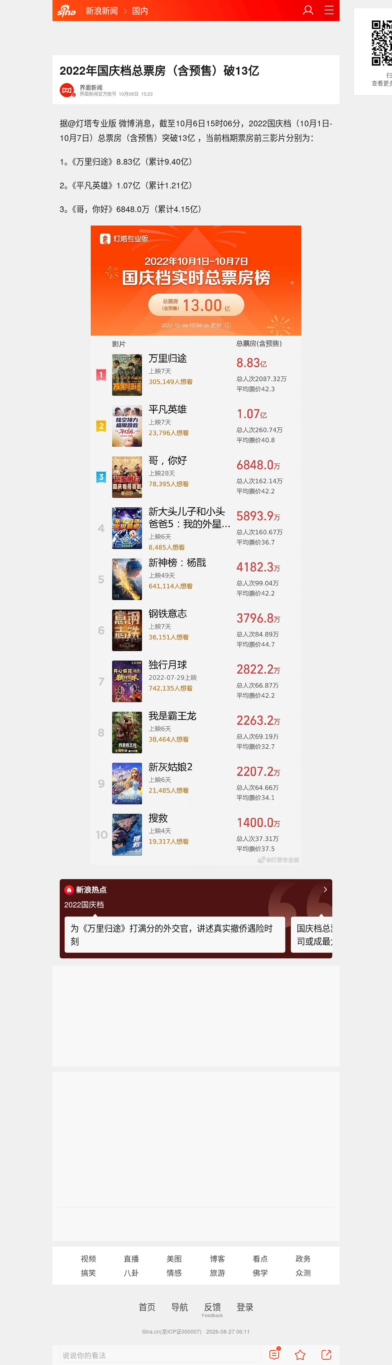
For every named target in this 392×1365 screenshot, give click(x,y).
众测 (303, 1272)
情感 (174, 1272)
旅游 (217, 1272)
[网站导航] (329, 10)
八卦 (131, 1272)
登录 (245, 1306)
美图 (174, 1258)
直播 (131, 1258)
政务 (303, 1258)
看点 (260, 1258)
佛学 (260, 1272)
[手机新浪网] (66, 11)
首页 (147, 1306)
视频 (88, 1258)
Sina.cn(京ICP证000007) (172, 1331)
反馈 (212, 1306)
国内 (140, 10)
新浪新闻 (102, 10)
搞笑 (88, 1272)
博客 (217, 1258)
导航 (179, 1306)
